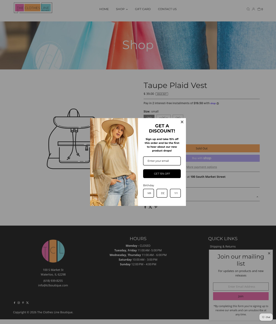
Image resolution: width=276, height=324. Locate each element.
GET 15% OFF (162, 173)
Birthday (148, 185)
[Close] (182, 122)
